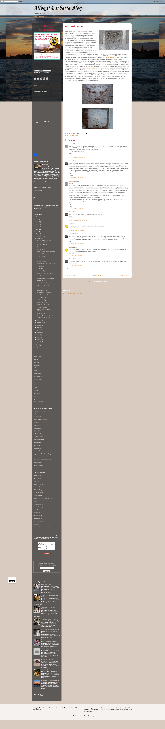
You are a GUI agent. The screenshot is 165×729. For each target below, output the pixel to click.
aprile (38, 334)
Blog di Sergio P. (38, 484)
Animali (36, 359)
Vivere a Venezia (38, 401)
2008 (37, 345)
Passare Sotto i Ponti (42, 302)
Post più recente (70, 275)
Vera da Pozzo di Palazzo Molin (50, 629)
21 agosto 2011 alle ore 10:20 (77, 230)
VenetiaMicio (37, 428)
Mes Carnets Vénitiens (40, 411)
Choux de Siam (38, 515)
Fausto (71, 161)
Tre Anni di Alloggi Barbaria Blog (50, 619)
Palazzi (36, 390)
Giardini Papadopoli (42, 300)
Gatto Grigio (40, 268)
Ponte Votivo (40, 266)
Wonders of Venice (46, 649)
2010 (37, 231)
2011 (37, 229)
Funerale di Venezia (42, 280)
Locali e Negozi (38, 379)
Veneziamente (37, 416)
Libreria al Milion (41, 254)
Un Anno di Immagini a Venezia (50, 680)
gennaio (39, 342)
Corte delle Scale (46, 584)
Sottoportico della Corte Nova (45, 273)
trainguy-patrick (38, 495)
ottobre (39, 320)
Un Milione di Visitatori (47, 659)
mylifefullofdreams (39, 487)
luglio (38, 327)
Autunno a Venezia (42, 244)
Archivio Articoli (42, 16)
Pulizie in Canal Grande (43, 304)
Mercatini (36, 385)
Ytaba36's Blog (38, 490)
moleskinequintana (39, 521)
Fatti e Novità (37, 373)
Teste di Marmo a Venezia (44, 292)
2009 (37, 234)
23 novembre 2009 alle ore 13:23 (78, 208)
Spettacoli (36, 399)
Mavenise (36, 422)
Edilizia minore (74, 135)
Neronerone (37, 512)
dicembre (39, 236)
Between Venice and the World (42, 527)
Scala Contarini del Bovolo (44, 295)
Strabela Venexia (38, 465)
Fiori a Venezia (45, 640)
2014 (37, 222)
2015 (37, 219)
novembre (40, 238)
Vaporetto (39, 276)
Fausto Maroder (41, 454)
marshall (71, 144)
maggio (39, 332)
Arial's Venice (37, 442)
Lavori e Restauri (38, 376)
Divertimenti (37, 365)
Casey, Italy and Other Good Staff (43, 498)
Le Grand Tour (37, 478)
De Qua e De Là (38, 451)
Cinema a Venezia (42, 259)
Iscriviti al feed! (38, 190)
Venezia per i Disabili (42, 290)
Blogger (93, 716)
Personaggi (37, 393)
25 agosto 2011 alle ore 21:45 (77, 265)
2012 (37, 226)
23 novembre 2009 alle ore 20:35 (78, 220)
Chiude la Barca (45, 670)
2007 (37, 347)
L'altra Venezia (38, 414)
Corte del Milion (41, 249)
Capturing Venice (38, 445)
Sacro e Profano (41, 297)
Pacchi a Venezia (41, 256)
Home (35, 16)
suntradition (37, 524)
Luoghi (35, 382)
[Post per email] (86, 133)
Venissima (36, 425)
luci (70, 223)
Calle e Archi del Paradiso (44, 285)
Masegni (39, 247)
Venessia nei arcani (39, 439)
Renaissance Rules (39, 504)
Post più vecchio (124, 275)
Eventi (35, 370)
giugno (39, 330)
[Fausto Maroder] (35, 156)
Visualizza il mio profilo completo (43, 182)
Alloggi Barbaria (38, 356)
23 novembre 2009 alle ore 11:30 (78, 177)
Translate (46, 72)
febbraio (39, 339)
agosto (39, 325)
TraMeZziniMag (38, 434)
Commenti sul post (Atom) (100, 281)
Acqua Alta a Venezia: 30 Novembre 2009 (44, 241)
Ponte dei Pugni (41, 313)
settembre (40, 322)
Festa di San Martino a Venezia (45, 287)
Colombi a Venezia (42, 307)
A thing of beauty (38, 507)
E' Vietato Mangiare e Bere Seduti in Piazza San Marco (46, 316)
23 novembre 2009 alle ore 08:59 (78, 157)
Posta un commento (72, 269)
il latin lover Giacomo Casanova (95, 68)
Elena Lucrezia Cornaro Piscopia (46, 251)
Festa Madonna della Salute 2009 (46, 263)
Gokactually (37, 501)
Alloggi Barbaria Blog (57, 8)
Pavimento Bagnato (42, 271)
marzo (39, 337)
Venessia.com (37, 462)
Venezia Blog (37, 448)
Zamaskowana (38, 510)
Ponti (35, 396)
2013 (37, 224)
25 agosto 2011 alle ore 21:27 (77, 255)
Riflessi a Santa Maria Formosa (45, 278)
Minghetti (36, 481)
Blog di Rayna (37, 475)
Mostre (35, 387)
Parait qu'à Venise (38, 436)
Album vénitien (38, 431)
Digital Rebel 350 (38, 518)
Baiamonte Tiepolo (111, 57)
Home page (97, 275)
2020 (37, 217)
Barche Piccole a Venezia (44, 283)
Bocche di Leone (41, 261)
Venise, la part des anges (41, 419)
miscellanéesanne (38, 492)
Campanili (36, 362)
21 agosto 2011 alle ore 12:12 (77, 243)
